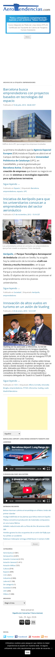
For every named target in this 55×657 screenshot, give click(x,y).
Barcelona (35, 188)
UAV (5, 591)
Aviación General (9, 562)
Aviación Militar (9, 565)
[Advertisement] (27, 59)
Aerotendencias (26, 8)
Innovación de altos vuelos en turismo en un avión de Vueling (26, 305)
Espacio (17, 188)
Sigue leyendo (11, 184)
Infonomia (33, 388)
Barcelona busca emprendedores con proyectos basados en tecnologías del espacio (26, 95)
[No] (51, 648)
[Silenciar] (44, 468)
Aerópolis (8, 254)
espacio (20, 191)
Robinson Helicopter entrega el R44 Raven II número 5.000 (26, 539)
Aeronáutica (8, 553)
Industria (6, 578)
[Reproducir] (6, 468)
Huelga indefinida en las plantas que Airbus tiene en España (26, 516)
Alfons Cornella (35, 385)
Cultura (6, 568)
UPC (25, 191)
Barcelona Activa (12, 167)
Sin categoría (8, 584)
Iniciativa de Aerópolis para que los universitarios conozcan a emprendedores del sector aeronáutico (26, 204)
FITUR (25, 388)
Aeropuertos (8, 556)
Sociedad (17, 292)
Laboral (6, 581)
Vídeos (6, 594)
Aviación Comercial (10, 559)
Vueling (41, 388)
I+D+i (16, 385)
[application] (27, 457)
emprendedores (9, 191)
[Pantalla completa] (48, 468)
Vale (27, 652)
